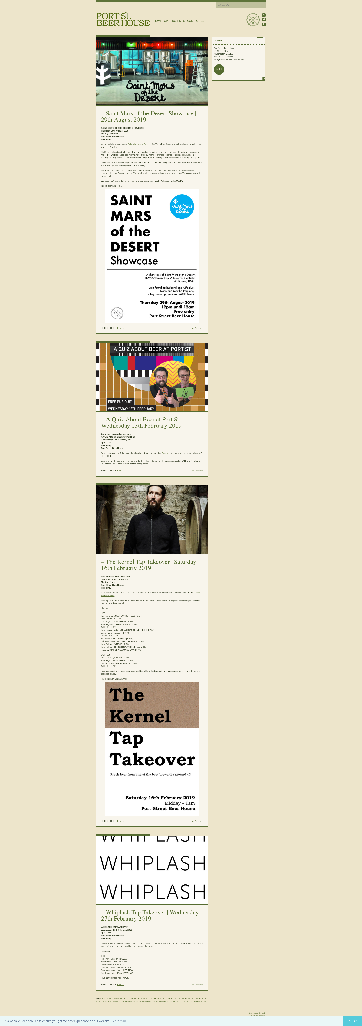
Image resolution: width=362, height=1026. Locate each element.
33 (183, 998)
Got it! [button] (353, 1021)
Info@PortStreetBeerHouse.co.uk (229, 59)
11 (121, 998)
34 (186, 998)
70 (177, 1001)
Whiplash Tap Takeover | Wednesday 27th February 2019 (150, 915)
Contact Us (195, 20)
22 (152, 998)
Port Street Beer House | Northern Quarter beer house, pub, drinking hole (123, 19)
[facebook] (264, 20)
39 (200, 998)
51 (123, 1001)
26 (163, 998)
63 (157, 1001)
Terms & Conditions (258, 1015)
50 (120, 1001)
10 (118, 998)
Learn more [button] (119, 1021)
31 (177, 998)
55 (134, 1001)
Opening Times (174, 20)
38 (197, 998)
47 (111, 1001)
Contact (218, 40)
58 (143, 1001)
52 (126, 1001)
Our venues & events (257, 1013)
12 (124, 998)
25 (160, 998)
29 (172, 998)
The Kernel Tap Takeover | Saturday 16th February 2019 (148, 564)
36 (191, 998)
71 (179, 1001)
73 (185, 1001)
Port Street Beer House (253, 19)
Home (158, 20)
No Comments (197, 328)
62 (154, 1001)
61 (151, 1001)
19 (143, 998)
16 (135, 998)
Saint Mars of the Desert (139, 144)
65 (162, 1001)
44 (103, 1001)
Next (206, 1001)
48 (114, 1001)
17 (138, 998)
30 (174, 998)
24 (157, 998)
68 (171, 1001)
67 (168, 1001)
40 (203, 998)
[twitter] (264, 24)
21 (149, 998)
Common (166, 453)
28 (169, 998)
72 (182, 1001)
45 (106, 1001)
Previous (198, 1001)
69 (174, 1001)
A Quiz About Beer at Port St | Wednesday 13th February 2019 (141, 422)
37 (194, 998)
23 (155, 998)
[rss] (264, 15)
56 (137, 1001)
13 (126, 998)
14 (129, 998)
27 (166, 998)
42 (97, 1001)
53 (128, 1001)
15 (132, 998)
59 (145, 1001)
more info (263, 78)
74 (188, 1001)
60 (148, 1001)
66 (165, 1001)
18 (141, 998)
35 (189, 998)
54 (131, 1001)
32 (180, 998)
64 (160, 1001)
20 (146, 998)
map (219, 69)
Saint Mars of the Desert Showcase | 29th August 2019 (148, 116)
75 (191, 1001)
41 (206, 998)
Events (120, 328)
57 (140, 1001)
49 (117, 1001)
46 (109, 1001)
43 (100, 1001)
